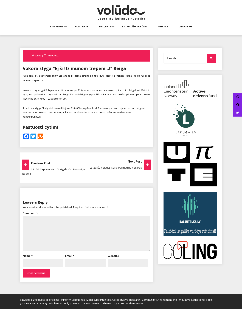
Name (28, 256)
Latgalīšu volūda (134, 26)
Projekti (105, 26)
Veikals (163, 26)
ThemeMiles (135, 303)
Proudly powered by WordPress (80, 303)
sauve (38, 55)
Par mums (56, 26)
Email (69, 256)
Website (113, 256)
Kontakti (81, 26)
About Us (185, 26)
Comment (30, 213)
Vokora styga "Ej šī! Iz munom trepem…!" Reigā (74, 68)
